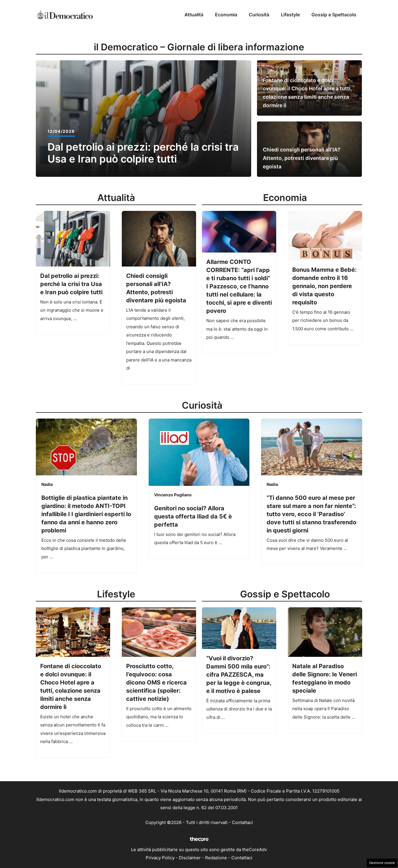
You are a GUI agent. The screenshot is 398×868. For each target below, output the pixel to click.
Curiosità (259, 14)
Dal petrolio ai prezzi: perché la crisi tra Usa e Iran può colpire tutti (143, 153)
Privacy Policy (160, 857)
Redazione (216, 857)
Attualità (193, 14)
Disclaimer (190, 857)
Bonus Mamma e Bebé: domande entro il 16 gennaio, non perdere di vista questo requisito (324, 286)
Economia (226, 14)
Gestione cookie (382, 863)
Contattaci (242, 822)
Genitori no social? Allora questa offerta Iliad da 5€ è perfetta (193, 516)
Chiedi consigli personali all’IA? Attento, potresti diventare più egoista (301, 158)
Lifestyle (290, 14)
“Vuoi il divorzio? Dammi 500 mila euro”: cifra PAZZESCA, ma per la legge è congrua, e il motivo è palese (238, 674)
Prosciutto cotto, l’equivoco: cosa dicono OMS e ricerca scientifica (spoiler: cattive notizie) (156, 682)
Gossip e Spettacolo (333, 14)
